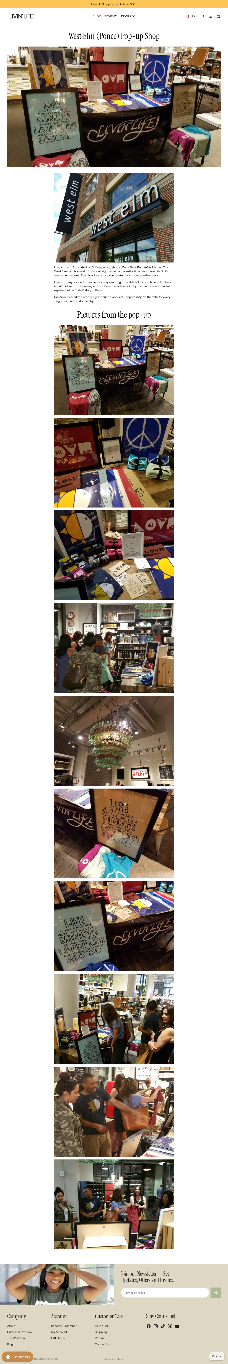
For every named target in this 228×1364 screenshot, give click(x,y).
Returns (100, 1338)
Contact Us (102, 1344)
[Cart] (218, 16)
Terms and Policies (114, 1359)
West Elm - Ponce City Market (142, 267)
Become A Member (64, 1326)
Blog (10, 1344)
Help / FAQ (102, 1326)
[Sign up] (216, 1292)
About (11, 1326)
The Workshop (17, 1338)
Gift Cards (58, 1338)
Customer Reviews (19, 1332)
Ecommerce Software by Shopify (42, 1358)
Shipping (101, 1332)
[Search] (203, 16)
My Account (59, 1332)
